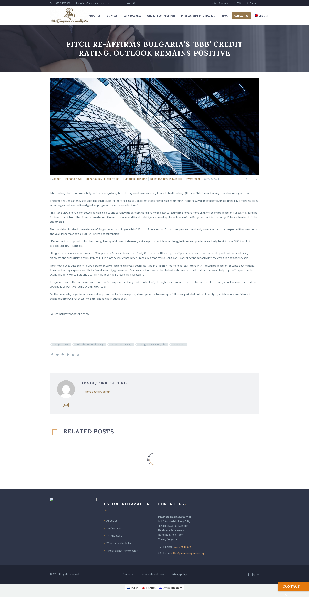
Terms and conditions (152, 574)
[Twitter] (57, 354)
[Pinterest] (62, 354)
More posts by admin (97, 391)
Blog (225, 15)
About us (94, 15)
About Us (111, 520)
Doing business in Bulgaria (166, 178)
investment (179, 344)
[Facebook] (123, 3)
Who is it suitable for (161, 15)
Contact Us (241, 15)
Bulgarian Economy (135, 178)
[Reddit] (78, 354)
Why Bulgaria (132, 15)
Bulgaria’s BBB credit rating (102, 178)
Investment (193, 178)
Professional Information (198, 15)
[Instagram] (134, 3)
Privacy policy (179, 574)
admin (57, 178)
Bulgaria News (73, 178)
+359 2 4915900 (62, 3)
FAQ (239, 3)
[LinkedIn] (128, 3)
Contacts (254, 3)
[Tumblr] (67, 354)
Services (112, 15)
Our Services (221, 3)
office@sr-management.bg (94, 3)
